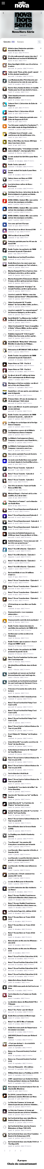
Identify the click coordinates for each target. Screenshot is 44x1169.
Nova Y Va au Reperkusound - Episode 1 (23, 527)
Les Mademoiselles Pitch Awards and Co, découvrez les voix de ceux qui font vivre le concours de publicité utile (23, 82)
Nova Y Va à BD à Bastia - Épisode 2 (21, 561)
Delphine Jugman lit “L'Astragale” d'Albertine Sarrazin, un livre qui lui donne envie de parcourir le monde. (21, 336)
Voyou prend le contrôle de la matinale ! (23, 620)
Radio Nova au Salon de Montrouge (21, 1016)
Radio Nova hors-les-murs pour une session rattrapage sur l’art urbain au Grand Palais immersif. (23, 265)
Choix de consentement (22, 1163)
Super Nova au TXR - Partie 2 (19, 363)
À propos (22, 1160)
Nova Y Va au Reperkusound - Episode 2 (23, 521)
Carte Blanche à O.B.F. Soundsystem (22, 697)
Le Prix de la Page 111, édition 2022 (22, 911)
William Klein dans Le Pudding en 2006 (23, 1073)
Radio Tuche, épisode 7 (17, 164)
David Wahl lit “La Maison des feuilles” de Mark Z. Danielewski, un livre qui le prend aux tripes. (23, 320)
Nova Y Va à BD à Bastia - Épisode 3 (21, 555)
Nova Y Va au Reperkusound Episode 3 (23, 515)
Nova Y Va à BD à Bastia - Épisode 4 (21, 549)
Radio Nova (23, 35)
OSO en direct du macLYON (18, 235)
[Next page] (20, 1150)
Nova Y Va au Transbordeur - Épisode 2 (23, 592)
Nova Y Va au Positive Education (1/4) (22, 974)
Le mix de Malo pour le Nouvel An (20, 881)
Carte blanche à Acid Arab (18, 773)
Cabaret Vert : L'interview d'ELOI (21, 111)
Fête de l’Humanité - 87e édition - (21, 1067)
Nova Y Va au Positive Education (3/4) (22, 962)
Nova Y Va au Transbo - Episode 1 (21, 480)
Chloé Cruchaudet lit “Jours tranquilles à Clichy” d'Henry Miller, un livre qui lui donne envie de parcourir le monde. (23, 328)
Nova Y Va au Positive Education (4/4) (22, 956)
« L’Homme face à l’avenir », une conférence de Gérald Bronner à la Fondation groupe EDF (21, 135)
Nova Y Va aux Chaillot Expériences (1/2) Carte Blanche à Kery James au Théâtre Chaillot (22, 905)
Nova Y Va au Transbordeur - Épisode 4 (23, 580)
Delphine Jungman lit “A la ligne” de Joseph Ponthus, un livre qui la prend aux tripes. (22, 289)
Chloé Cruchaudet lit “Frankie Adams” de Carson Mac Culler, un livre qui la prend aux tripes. (22, 304)
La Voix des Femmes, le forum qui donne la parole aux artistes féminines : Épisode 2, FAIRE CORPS (23, 1105)
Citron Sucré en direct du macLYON (22, 229)
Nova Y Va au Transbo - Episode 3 (21, 468)
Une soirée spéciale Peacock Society (22, 454)
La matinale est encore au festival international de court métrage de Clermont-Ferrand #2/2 (21, 675)
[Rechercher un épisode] (39, 42)
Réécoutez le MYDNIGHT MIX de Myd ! (23, 349)
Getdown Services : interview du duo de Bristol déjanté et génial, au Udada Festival (23, 194)
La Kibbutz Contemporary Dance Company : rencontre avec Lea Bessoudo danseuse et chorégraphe (22, 448)
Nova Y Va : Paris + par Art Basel (20, 1010)
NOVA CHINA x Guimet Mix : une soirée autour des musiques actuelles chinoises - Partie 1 (23, 202)
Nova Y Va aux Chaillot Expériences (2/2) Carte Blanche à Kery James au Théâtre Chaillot (22, 897)
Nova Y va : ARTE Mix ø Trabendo (21, 1022)
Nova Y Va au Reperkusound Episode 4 (23, 509)
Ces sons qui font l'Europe (18, 223)
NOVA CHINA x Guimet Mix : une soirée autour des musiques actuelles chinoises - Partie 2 (23, 210)
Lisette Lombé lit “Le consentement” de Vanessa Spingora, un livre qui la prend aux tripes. (23, 312)
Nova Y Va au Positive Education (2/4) (22, 968)
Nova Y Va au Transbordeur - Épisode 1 (23, 598)
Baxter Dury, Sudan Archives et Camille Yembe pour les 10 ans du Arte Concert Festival (23, 90)
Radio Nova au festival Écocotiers (21, 257)
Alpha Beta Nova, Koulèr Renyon (20, 980)
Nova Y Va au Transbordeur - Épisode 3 (23, 586)
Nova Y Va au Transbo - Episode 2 (21, 474)
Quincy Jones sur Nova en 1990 (20, 178)
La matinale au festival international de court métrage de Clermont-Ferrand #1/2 (23, 683)
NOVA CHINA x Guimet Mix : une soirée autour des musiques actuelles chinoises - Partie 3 (23, 218)
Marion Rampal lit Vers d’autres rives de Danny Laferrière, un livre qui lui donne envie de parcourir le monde (22, 273)
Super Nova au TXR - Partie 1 (19, 369)
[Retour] (3, 13)
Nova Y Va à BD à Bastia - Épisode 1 (21, 566)
